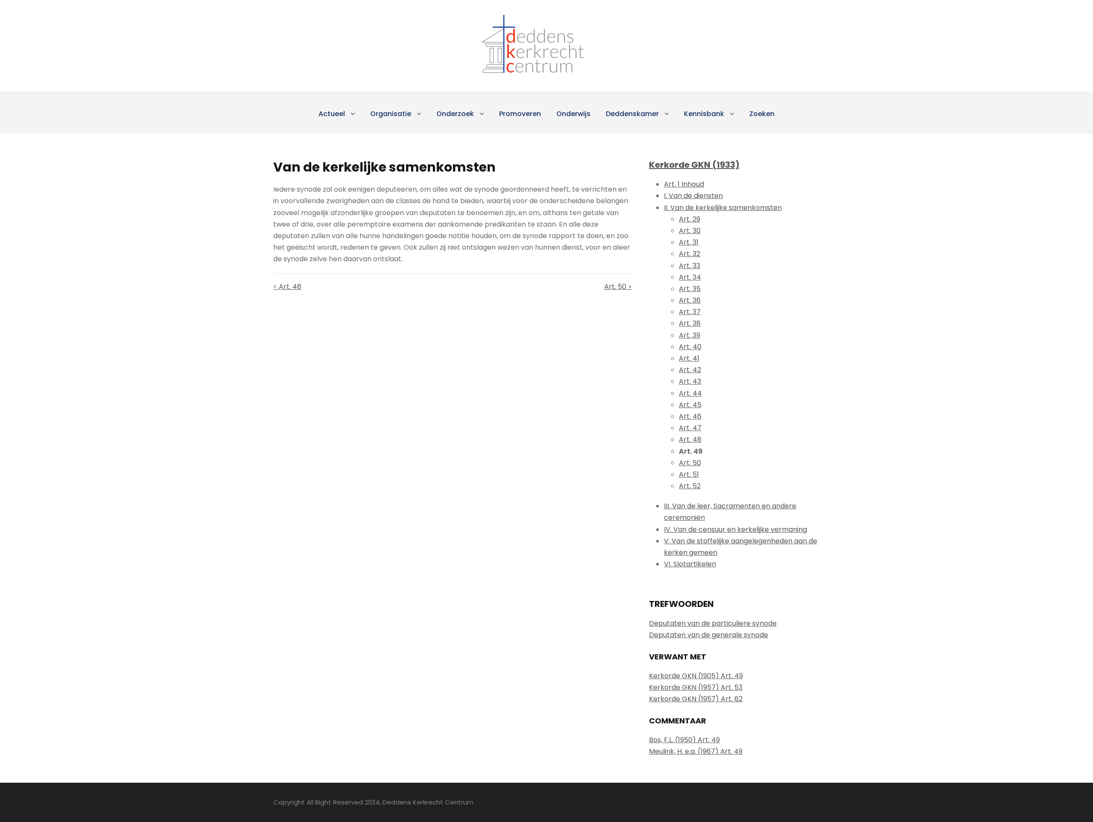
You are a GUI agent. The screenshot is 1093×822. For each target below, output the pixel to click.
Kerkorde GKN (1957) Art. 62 (695, 699)
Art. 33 (689, 266)
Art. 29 (689, 219)
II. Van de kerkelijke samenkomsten (723, 208)
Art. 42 (690, 370)
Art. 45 (690, 405)
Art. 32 (689, 254)
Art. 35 (690, 289)
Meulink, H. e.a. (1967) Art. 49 (695, 751)
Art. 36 (690, 300)
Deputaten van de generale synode (708, 635)
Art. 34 (690, 277)
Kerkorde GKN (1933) (694, 165)
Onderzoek (455, 114)
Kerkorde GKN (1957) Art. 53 (695, 687)
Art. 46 (690, 416)
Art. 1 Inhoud (684, 184)
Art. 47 (690, 428)
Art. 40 (690, 347)
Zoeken (761, 114)
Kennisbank (704, 114)
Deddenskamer (632, 114)
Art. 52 (690, 486)
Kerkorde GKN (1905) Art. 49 (696, 676)
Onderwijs (573, 114)
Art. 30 (690, 231)
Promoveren (520, 114)
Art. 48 (690, 439)
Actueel (332, 114)
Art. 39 (689, 335)
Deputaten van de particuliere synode (713, 623)
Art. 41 (689, 358)
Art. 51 (689, 474)
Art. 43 (690, 381)
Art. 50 (690, 463)
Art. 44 (690, 393)
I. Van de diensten (693, 196)
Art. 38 (690, 323)
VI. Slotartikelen (690, 564)
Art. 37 (690, 312)
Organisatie (390, 114)
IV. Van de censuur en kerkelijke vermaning (735, 529)
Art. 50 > (618, 286)
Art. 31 (688, 242)
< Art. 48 (287, 286)
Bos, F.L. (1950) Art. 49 (684, 740)
